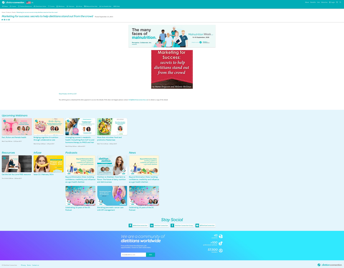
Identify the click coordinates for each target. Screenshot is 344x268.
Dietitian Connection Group (184, 225)
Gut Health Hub (106, 6)
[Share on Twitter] (2, 20)
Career (14, 6)
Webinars (62, 6)
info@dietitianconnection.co (138, 100)
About (307, 2)
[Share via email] (6, 20)
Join (318, 2)
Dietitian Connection (161, 225)
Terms (29, 265)
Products (8, 12)
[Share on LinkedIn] (9, 20)
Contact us (35, 265)
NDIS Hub (117, 6)
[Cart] (337, 2)
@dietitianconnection (140, 225)
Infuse (80, 6)
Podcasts (71, 6)
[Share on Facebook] (4, 20)
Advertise (324, 2)
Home (3, 12)
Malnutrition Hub (91, 6)
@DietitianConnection (207, 225)
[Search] (340, 2)
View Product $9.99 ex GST (68, 94)
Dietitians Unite (41, 6)
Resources (8, 152)
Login (333, 2)
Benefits (313, 2)
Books (14, 12)
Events (52, 6)
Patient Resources (26, 6)
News (6, 6)
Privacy (23, 265)
